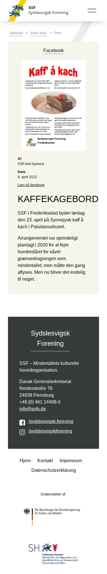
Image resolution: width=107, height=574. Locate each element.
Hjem (25, 460)
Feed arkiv (39, 33)
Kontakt (45, 460)
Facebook (53, 50)
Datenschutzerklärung (53, 470)
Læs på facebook (31, 185)
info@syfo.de (32, 408)
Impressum (71, 460)
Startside (16, 33)
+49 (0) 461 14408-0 (39, 402)
